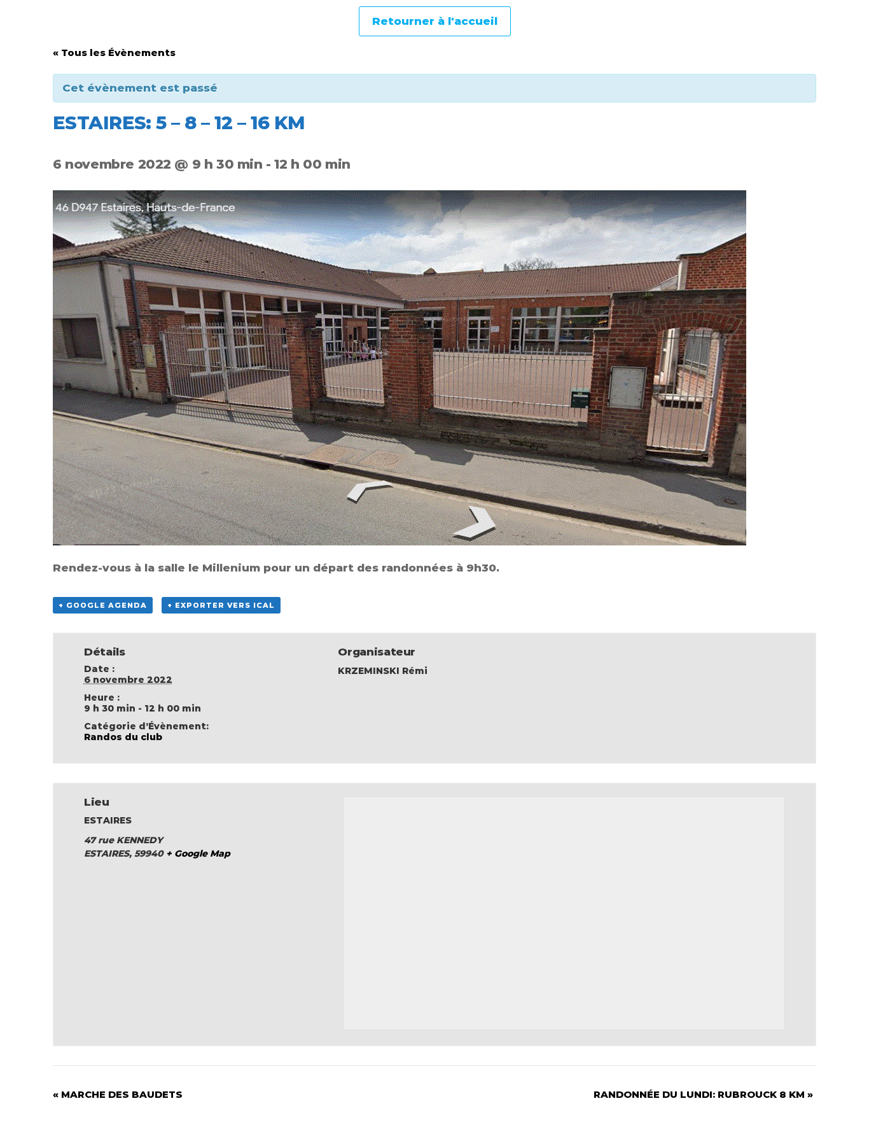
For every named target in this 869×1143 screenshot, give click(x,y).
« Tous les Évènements (114, 52)
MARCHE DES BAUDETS (118, 1094)
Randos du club (123, 737)
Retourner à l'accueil (434, 21)
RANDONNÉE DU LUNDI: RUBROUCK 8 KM (703, 1094)
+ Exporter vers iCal (221, 605)
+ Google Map (198, 853)
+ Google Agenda (103, 605)
